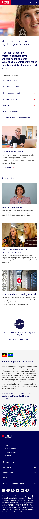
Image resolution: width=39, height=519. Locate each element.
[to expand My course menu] (34, 467)
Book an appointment (11, 93)
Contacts (8, 456)
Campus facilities (11, 449)
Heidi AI (6, 105)
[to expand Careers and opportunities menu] (34, 483)
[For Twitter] (8, 490)
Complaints (5, 500)
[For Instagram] (13, 490)
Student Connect (11, 452)
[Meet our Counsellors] (19, 193)
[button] (31, 2)
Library (7, 442)
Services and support (11, 472)
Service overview (10, 81)
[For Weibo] (27, 490)
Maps (6, 445)
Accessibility (12, 498)
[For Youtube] (22, 490)
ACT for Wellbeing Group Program (16, 118)
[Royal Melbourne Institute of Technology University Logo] (5, 2)
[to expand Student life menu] (34, 478)
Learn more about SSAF (18, 339)
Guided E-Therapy (10, 112)
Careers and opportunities (13, 483)
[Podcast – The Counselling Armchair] (19, 280)
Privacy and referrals (11, 99)
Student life (7, 478)
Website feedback (25, 498)
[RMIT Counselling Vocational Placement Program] (19, 235)
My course (7, 467)
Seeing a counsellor (11, 87)
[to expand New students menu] (34, 462)
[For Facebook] (3, 490)
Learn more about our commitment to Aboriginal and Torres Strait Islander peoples (16, 396)
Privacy (4, 498)
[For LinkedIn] (17, 490)
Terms (29, 496)
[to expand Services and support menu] (34, 472)
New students (8, 462)
